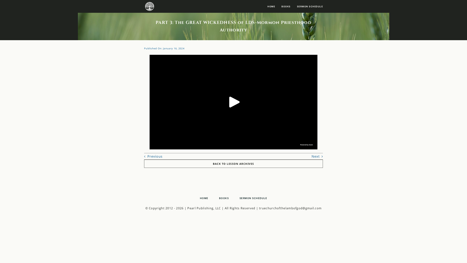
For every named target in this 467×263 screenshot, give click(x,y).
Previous (155, 156)
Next (316, 156)
